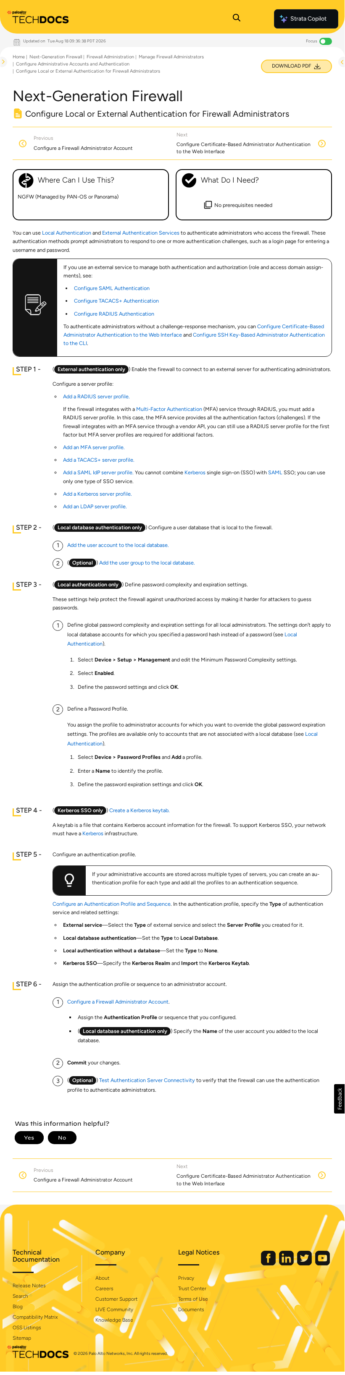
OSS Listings (27, 1328)
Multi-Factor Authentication (169, 409)
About (102, 1278)
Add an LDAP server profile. (95, 506)
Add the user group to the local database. (147, 562)
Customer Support (116, 1299)
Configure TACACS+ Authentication (116, 301)
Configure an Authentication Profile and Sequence (112, 904)
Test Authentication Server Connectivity (147, 1080)
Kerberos (194, 472)
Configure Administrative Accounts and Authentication (72, 64)
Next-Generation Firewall (55, 57)
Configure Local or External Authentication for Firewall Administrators (88, 71)
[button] (339, 1099)
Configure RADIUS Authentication (114, 314)
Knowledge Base (114, 1320)
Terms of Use (193, 1299)
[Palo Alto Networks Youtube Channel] (322, 1263)
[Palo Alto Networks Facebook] (269, 1263)
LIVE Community (114, 1309)
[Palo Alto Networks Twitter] (305, 1263)
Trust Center (192, 1288)
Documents (191, 1309)
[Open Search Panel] (236, 19)
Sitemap (22, 1338)
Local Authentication (66, 233)
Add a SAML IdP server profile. (98, 472)
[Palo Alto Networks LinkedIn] (287, 1263)
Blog (18, 1307)
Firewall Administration (110, 57)
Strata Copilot (308, 18)
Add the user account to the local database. (118, 545)
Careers (104, 1288)
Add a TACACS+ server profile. (98, 460)
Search (20, 1296)
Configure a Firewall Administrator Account (118, 1002)
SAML (275, 472)
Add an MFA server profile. (94, 447)
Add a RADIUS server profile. (96, 396)
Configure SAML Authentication (112, 288)
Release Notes (29, 1286)
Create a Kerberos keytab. (139, 810)
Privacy (186, 1278)
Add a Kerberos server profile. (97, 494)
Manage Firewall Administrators (171, 57)
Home (19, 57)
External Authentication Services (140, 233)
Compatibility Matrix (35, 1317)
